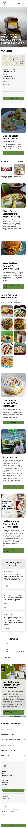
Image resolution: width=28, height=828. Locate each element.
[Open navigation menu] (23, 3)
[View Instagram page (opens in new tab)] (6, 806)
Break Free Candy (7, 776)
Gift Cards (5, 785)
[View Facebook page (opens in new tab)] (3, 806)
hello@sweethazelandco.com (10, 88)
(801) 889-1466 (7, 85)
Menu (19, 3)
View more (6, 582)
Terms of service (6, 796)
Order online (13, 98)
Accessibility (5, 798)
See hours (21, 94)
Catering (4, 778)
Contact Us (5, 782)
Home (4, 771)
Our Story (5, 780)
